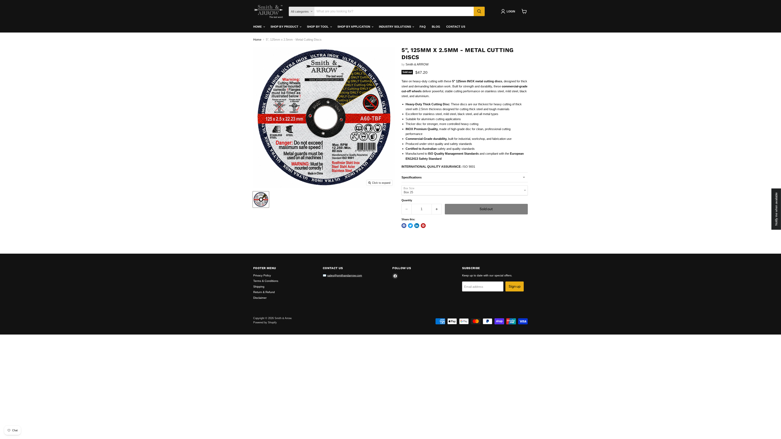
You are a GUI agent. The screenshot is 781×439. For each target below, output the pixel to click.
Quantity (406, 200)
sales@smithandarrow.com (344, 275)
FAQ (422, 26)
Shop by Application (354, 26)
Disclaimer (260, 297)
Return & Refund (264, 292)
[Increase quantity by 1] (437, 209)
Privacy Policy (262, 275)
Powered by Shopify (265, 322)
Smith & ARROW (417, 64)
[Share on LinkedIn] (416, 225)
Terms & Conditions (265, 281)
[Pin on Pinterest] (423, 225)
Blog (436, 26)
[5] (261, 199)
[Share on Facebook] (403, 225)
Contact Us (455, 26)
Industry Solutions (395, 26)
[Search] (479, 11)
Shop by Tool (318, 26)
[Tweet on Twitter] (410, 225)
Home (258, 26)
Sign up (514, 286)
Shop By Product (285, 26)
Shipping (258, 286)
